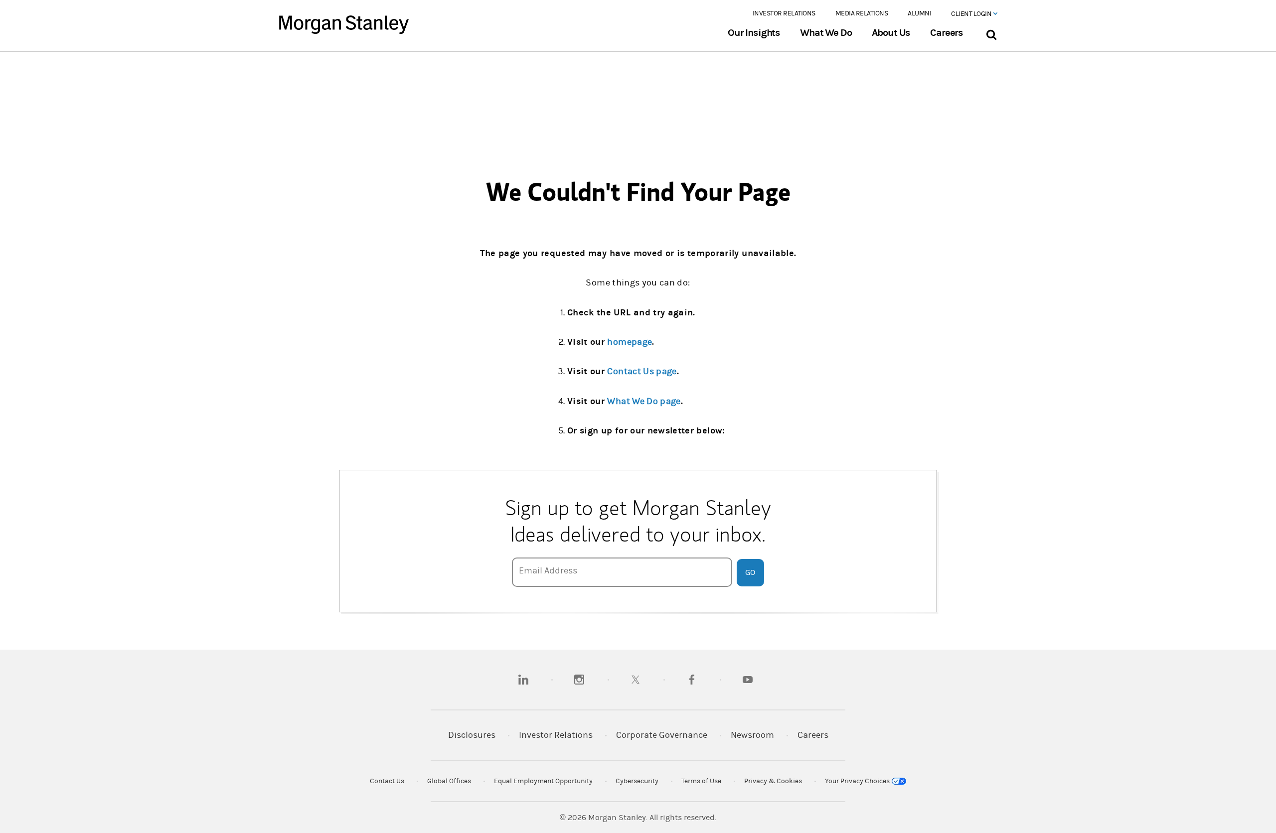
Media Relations (861, 13)
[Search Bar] (991, 32)
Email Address (548, 570)
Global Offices (449, 781)
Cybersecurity (637, 781)
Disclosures (471, 735)
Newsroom (752, 735)
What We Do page (643, 401)
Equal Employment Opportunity (543, 781)
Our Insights (754, 33)
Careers (946, 33)
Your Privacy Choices (858, 781)
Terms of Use (701, 781)
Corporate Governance (661, 735)
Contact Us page (641, 371)
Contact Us (387, 781)
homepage (629, 342)
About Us (891, 33)
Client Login (972, 14)
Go (750, 572)
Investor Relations (784, 13)
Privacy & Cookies (773, 781)
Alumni (919, 13)
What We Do (825, 33)
